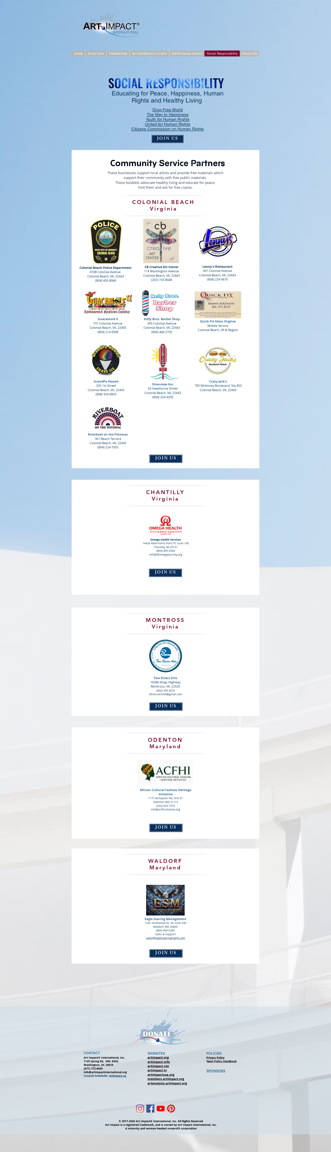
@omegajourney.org (169, 554)
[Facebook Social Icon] (150, 1109)
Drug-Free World (167, 109)
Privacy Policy (215, 1057)
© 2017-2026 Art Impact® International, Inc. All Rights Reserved (161, 1121)
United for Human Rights (167, 124)
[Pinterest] (171, 1109)
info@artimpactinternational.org (105, 1072)
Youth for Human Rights (167, 119)
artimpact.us (118, 1076)
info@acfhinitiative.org (165, 809)
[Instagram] (140, 1109)
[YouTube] (161, 1109)
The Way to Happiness (167, 114)
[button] (96, 53)
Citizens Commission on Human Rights (167, 128)
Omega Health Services (165, 539)
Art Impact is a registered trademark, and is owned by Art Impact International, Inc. (161, 1125)
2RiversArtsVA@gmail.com (165, 694)
